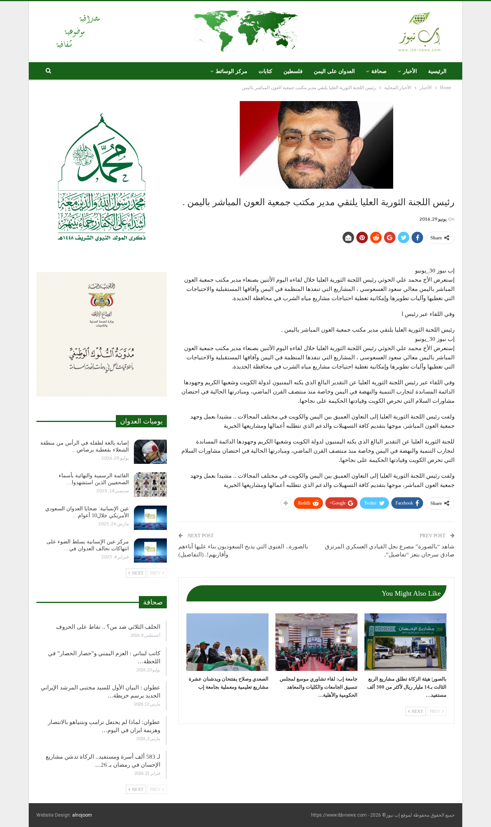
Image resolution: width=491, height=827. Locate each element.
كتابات (265, 71)
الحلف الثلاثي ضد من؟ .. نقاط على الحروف (108, 627)
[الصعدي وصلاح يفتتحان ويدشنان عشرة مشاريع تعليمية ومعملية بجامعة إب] (227, 642)
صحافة (379, 71)
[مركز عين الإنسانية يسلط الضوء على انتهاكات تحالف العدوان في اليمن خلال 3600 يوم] (150, 550)
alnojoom (82, 815)
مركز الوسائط (231, 71)
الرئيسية (437, 71)
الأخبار (410, 71)
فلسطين (293, 71)
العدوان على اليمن (334, 71)
